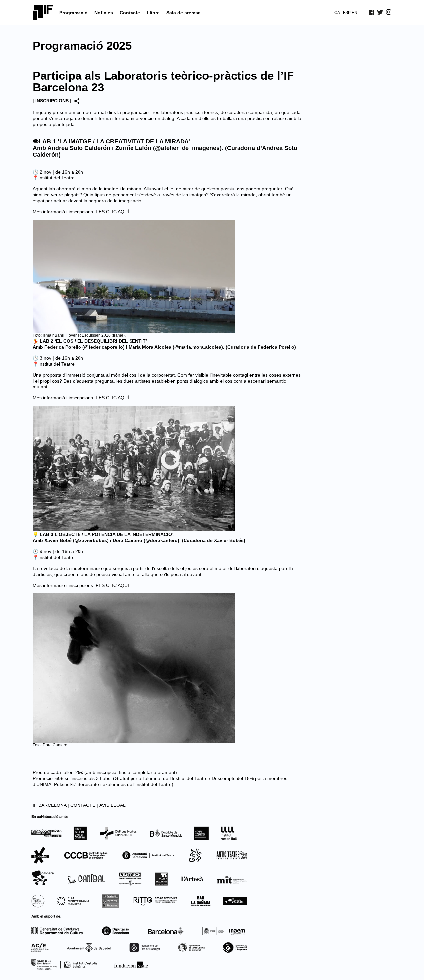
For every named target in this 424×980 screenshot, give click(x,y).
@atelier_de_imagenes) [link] (188, 148)
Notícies (103, 12)
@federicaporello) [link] (104, 347)
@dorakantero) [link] (162, 540)
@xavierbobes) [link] (92, 540)
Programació (73, 12)
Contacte (130, 12)
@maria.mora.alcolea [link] (197, 347)
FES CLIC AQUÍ (112, 211)
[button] (167, 118)
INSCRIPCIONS (52, 100)
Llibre (153, 12)
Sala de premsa (183, 12)
